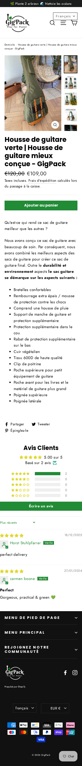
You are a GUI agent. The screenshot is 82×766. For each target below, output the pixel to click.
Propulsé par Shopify (15, 686)
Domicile (10, 44)
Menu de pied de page (32, 617)
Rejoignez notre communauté (27, 649)
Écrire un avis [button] (41, 506)
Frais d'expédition (42, 180)
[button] (20, 473)
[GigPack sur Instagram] (74, 672)
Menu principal (25, 632)
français (21, 708)
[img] (11, 535)
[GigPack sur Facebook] (65, 672)
